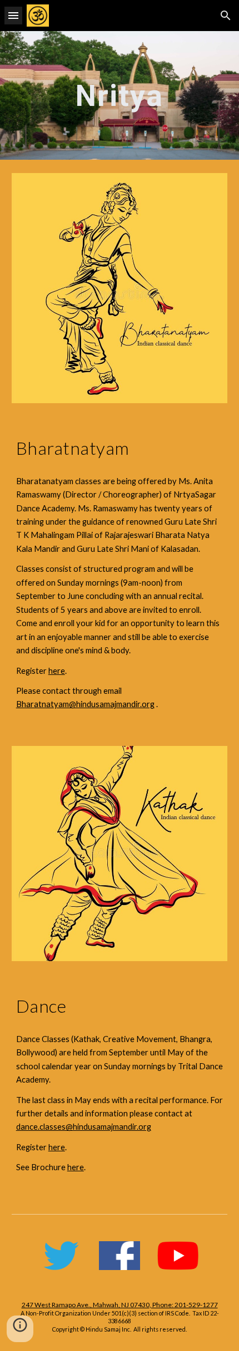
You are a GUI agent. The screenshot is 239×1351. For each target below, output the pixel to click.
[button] (13, 15)
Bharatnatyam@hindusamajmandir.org (85, 704)
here (56, 671)
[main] (120, 95)
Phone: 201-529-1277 (184, 1305)
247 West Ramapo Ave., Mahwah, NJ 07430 (86, 1305)
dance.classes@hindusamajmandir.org (83, 1126)
